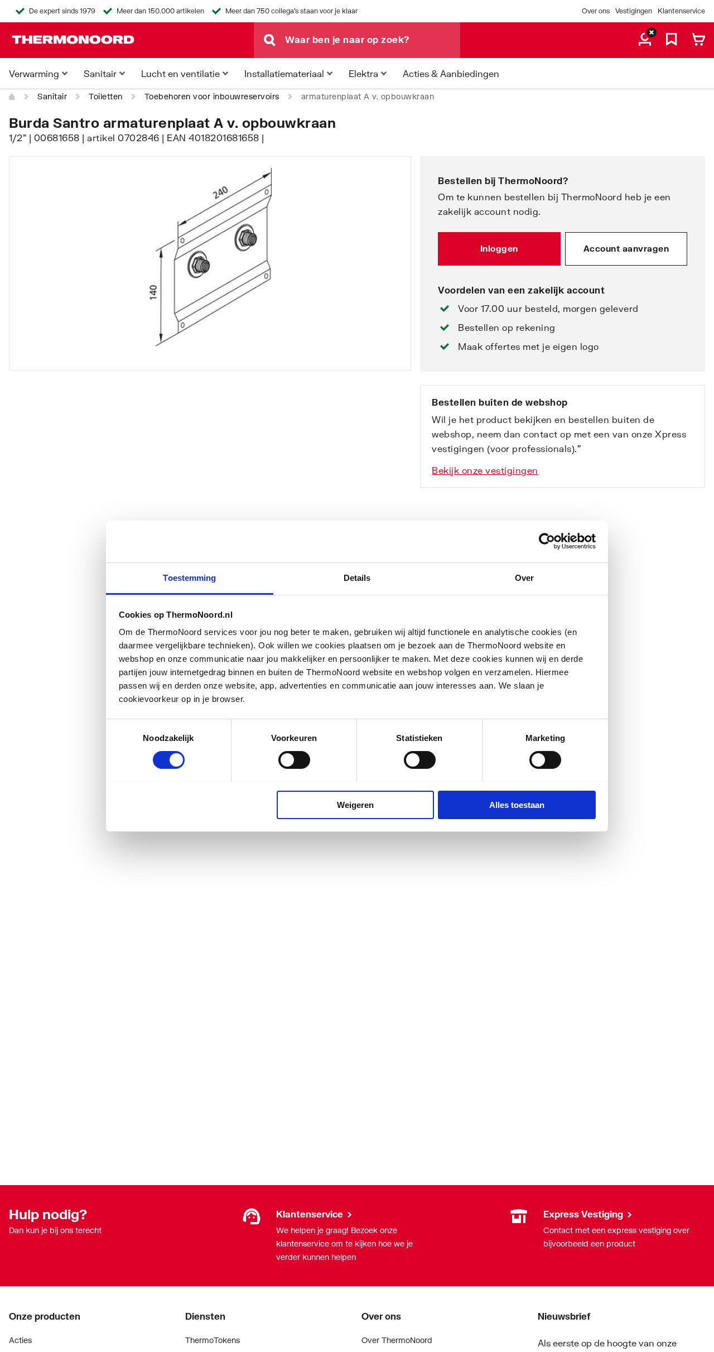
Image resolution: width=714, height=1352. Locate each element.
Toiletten (106, 96)
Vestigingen (633, 11)
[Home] (12, 96)
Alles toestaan (516, 804)
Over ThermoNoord (396, 1340)
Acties (20, 1340)
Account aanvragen (626, 248)
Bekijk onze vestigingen (485, 470)
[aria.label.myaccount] (645, 40)
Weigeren (355, 804)
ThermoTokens (212, 1340)
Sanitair (52, 96)
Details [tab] (357, 577)
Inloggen (499, 248)
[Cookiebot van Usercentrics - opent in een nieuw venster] (547, 541)
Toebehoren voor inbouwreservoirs (211, 96)
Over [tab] (524, 577)
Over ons (596, 11)
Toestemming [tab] (189, 577)
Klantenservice (681, 11)
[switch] (294, 760)
